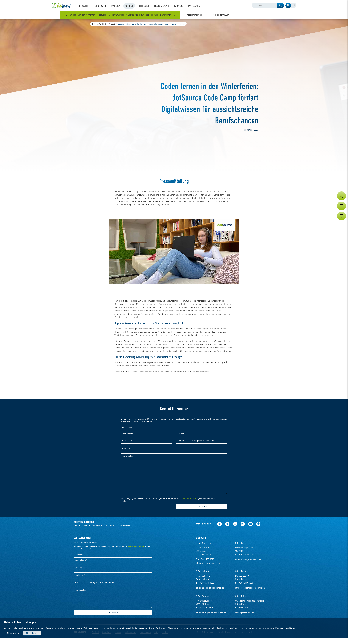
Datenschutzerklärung (286, 628)
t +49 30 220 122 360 (244, 555)
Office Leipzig (202, 571)
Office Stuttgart (203, 596)
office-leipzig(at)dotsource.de (210, 588)
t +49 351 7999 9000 (244, 583)
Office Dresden (242, 571)
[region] (174, 15)
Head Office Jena (204, 543)
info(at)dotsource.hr (244, 613)
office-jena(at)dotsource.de (209, 563)
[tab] (288, 5)
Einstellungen (13, 633)
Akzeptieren (32, 633)
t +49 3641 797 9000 (205, 555)
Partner (77, 525)
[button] (280, 5)
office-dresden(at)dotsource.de (250, 588)
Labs (112, 525)
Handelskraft (124, 525)
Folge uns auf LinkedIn (219, 524)
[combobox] (268, 5)
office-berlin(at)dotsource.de (248, 560)
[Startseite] (93, 24)
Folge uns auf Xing (227, 524)
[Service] (341, 210)
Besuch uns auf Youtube (250, 524)
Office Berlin (241, 543)
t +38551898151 (242, 608)
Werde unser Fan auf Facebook (235, 524)
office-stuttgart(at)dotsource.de (211, 613)
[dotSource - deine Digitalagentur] (61, 5)
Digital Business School (95, 525)
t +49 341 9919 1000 (205, 583)
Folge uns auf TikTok (258, 524)
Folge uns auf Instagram (243, 524)
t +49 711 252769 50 (205, 608)
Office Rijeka (241, 596)
